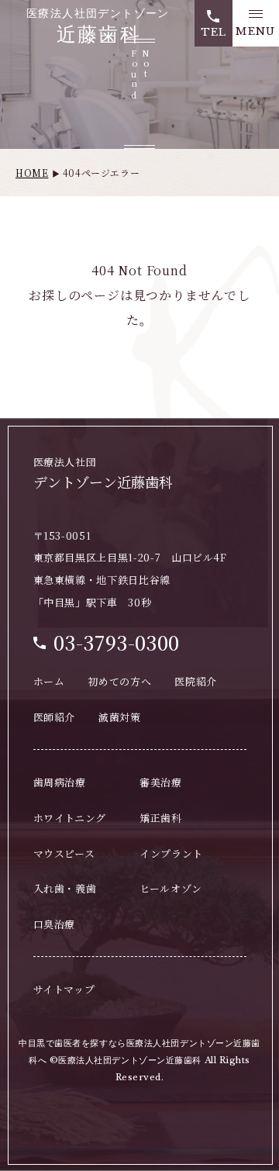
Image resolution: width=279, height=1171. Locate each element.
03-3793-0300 (116, 642)
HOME (32, 172)
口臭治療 (54, 924)
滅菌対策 (119, 717)
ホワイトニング (70, 817)
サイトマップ (64, 989)
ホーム (49, 681)
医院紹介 (195, 681)
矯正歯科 (161, 817)
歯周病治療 (59, 782)
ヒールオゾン (171, 888)
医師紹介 (54, 717)
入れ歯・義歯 (65, 888)
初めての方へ (119, 681)
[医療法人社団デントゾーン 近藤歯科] (97, 25)
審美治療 (161, 782)
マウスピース (64, 853)
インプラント (171, 853)
